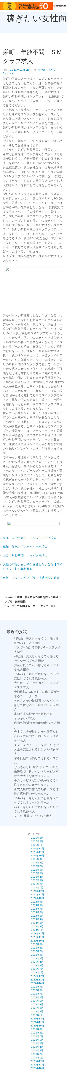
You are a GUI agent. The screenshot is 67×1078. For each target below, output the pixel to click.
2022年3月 (37, 1008)
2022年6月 (37, 997)
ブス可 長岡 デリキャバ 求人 (33, 816)
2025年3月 (37, 880)
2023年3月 (37, 965)
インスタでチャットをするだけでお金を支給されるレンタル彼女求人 (36, 749)
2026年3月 (37, 838)
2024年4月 (37, 919)
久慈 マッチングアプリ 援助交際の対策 (31, 578)
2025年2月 (37, 884)
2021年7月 (37, 1036)
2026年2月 (37, 841)
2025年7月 (37, 866)
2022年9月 (37, 986)
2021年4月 (37, 1047)
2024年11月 (37, 894)
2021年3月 (37, 1050)
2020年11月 (37, 1064)
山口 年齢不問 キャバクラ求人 (25, 556)
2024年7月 (37, 908)
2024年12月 (37, 891)
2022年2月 (37, 1011)
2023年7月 (37, 951)
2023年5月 (37, 958)
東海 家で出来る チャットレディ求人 (29, 538)
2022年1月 (37, 1015)
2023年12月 (37, 933)
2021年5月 (37, 1043)
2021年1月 (37, 1057)
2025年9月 (37, 859)
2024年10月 (37, 898)
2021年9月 (37, 1029)
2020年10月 (37, 1068)
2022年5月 (37, 1001)
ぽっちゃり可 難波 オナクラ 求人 (36, 767)
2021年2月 (37, 1054)
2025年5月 (37, 873)
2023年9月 (37, 944)
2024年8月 (37, 905)
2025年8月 (37, 862)
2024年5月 (37, 916)
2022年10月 (37, 983)
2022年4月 (37, 1004)
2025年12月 (37, 848)
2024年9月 (37, 901)
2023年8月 (37, 947)
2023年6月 (37, 954)
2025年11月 (37, 852)
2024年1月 (37, 930)
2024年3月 (37, 923)
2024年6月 (37, 912)
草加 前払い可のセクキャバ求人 (25, 547)
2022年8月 (37, 990)
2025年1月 (37, 887)
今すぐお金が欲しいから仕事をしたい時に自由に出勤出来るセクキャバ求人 (36, 736)
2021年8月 (37, 1032)
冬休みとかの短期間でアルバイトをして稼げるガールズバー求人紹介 (36, 705)
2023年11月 (37, 937)
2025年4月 (37, 877)
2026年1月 (37, 845)
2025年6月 (37, 870)
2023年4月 (37, 962)
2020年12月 (37, 1061)
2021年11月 (37, 1022)
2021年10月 (37, 1025)
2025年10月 (37, 855)
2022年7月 (37, 993)
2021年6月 (37, 1040)
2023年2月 (37, 969)
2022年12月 (37, 976)
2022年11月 (37, 979)
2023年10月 (37, 940)
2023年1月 (37, 972)
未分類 (42, 69)
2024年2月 (37, 926)
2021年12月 (37, 1018)
